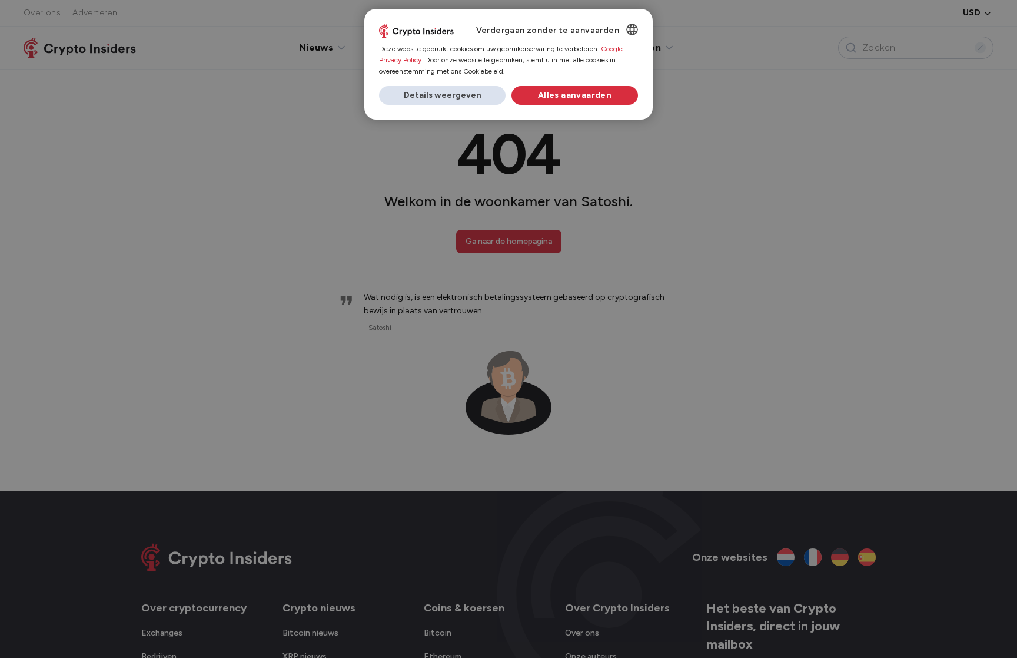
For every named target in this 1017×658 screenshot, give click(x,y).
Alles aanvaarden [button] (574, 95)
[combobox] (632, 29)
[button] (442, 95)
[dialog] (508, 64)
